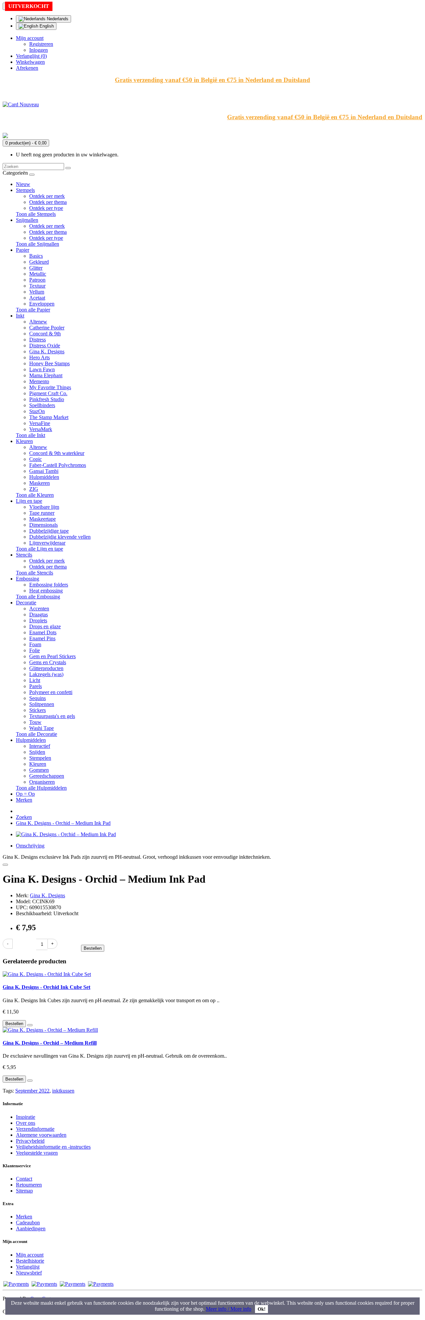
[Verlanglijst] (5, 865)
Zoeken (24, 817)
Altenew (38, 321)
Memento (39, 381)
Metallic (37, 274)
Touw (35, 722)
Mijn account (29, 1255)
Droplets (38, 620)
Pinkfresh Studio (46, 399)
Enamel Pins (42, 638)
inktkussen (63, 1091)
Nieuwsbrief (29, 1273)
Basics (36, 256)
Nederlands (56, 18)
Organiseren (42, 782)
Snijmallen (27, 220)
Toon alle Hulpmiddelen (41, 788)
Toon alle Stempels (36, 214)
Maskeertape (42, 519)
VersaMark (40, 429)
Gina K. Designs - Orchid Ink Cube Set (46, 987)
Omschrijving (30, 845)
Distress (37, 339)
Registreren (41, 44)
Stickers (37, 710)
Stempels (25, 190)
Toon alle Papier (33, 309)
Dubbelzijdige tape (49, 531)
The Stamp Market (48, 417)
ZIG (33, 489)
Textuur (37, 286)
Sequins (37, 698)
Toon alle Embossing (38, 596)
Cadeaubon (28, 1222)
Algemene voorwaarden (41, 1135)
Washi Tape (41, 728)
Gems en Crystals (47, 662)
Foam (35, 644)
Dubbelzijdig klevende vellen (60, 537)
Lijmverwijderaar (47, 543)
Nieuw (23, 184)
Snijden (37, 752)
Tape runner (41, 513)
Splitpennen (41, 704)
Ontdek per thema (48, 202)
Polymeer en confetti (50, 692)
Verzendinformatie (35, 1129)
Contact (24, 1179)
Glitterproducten (46, 668)
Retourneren (29, 1185)
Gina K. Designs (46, 351)
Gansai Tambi (43, 471)
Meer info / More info (228, 1309)
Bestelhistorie (30, 1261)
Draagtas (38, 614)
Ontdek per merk (47, 196)
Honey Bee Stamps (49, 363)
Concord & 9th (45, 333)
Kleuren (24, 441)
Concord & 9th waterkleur (56, 453)
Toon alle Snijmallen (37, 244)
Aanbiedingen (30, 1228)
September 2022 (32, 1091)
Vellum (36, 292)
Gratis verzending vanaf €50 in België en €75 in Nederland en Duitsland (212, 79)
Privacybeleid (30, 1141)
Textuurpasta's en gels (52, 716)
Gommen (39, 770)
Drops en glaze (45, 626)
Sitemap (24, 1190)
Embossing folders (48, 584)
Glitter (35, 268)
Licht (34, 680)
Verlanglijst (28, 1267)
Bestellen (93, 948)
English (46, 26)
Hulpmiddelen (44, 477)
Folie (34, 650)
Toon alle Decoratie (36, 734)
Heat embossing (46, 590)
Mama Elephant (45, 375)
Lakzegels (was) (46, 674)
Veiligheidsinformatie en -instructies (53, 1147)
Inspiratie (25, 1117)
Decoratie (26, 602)
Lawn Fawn (42, 369)
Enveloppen (41, 304)
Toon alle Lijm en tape (39, 549)
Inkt (20, 315)
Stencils (24, 555)
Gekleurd (39, 262)
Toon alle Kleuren (35, 495)
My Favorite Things (50, 387)
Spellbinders (42, 405)
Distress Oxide (44, 345)
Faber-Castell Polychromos (57, 465)
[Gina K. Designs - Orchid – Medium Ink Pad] (66, 834)
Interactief (39, 746)
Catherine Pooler (46, 327)
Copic (35, 459)
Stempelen (40, 758)
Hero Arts (39, 357)
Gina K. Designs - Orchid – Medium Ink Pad (63, 823)
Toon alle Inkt (30, 435)
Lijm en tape (29, 501)
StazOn (37, 411)
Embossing (27, 578)
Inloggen (38, 50)
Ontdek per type (46, 208)
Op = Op (25, 794)
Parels (35, 686)
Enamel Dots (42, 632)
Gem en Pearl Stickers (52, 656)
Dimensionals (43, 525)
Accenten (39, 608)
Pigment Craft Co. (48, 393)
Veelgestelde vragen (37, 1153)
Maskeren (39, 483)
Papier (22, 250)
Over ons (25, 1123)
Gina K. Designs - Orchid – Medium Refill (50, 1043)
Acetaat (37, 298)
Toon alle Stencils (34, 572)
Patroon (37, 280)
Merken (24, 800)
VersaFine (39, 423)
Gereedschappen (46, 776)
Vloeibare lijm (44, 507)
